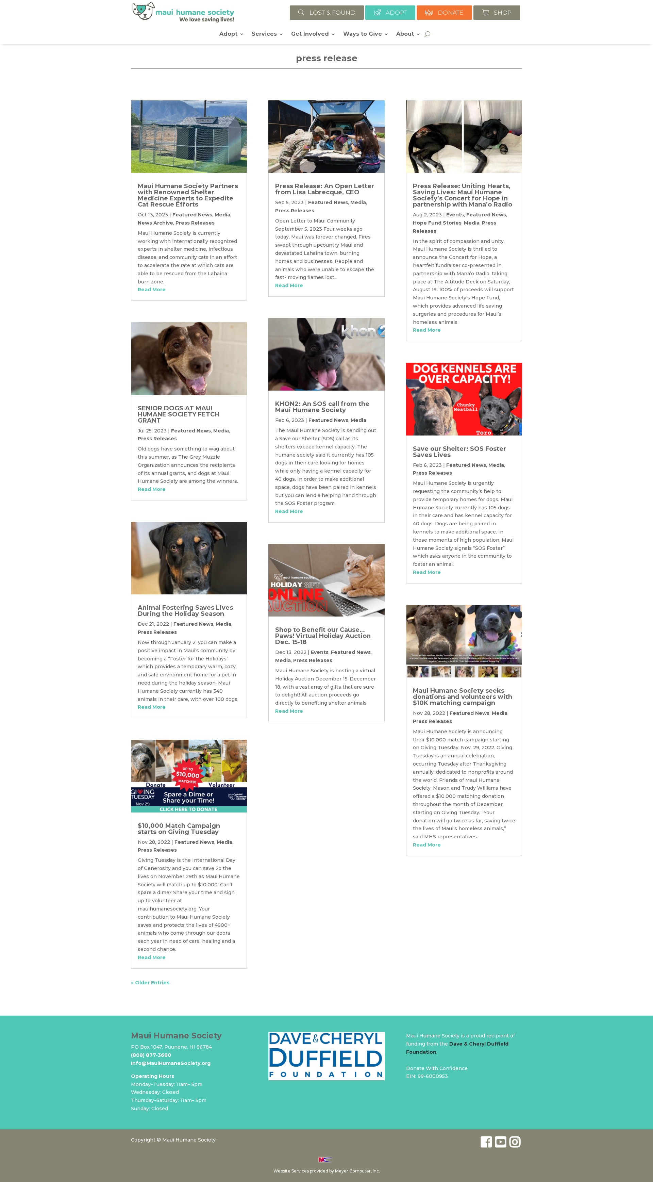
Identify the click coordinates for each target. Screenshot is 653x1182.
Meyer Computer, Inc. (357, 1170)
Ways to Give (362, 34)
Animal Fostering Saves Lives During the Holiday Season (185, 611)
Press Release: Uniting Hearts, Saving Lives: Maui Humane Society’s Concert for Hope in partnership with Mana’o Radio (462, 195)
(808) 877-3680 (151, 1055)
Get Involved (310, 34)
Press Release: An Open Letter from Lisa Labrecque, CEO (324, 189)
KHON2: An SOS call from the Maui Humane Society (322, 407)
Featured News (192, 215)
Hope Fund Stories (437, 223)
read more (152, 289)
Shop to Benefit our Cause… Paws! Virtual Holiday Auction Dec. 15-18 (323, 636)
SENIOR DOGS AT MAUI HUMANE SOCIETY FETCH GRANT (178, 414)
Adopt (228, 34)
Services (264, 34)
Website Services (291, 1170)
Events (320, 652)
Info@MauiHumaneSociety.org (171, 1063)
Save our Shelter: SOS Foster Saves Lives (459, 452)
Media (222, 215)
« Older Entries (150, 983)
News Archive (155, 223)
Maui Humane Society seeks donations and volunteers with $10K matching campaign (462, 697)
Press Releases (195, 223)
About (405, 34)
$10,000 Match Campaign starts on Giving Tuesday (179, 829)
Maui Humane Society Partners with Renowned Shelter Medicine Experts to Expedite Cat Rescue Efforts (188, 195)
